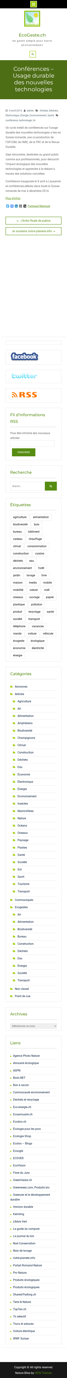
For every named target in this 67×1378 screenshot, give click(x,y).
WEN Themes (43, 1373)
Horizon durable (23, 1207)
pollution (36, 604)
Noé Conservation (24, 1243)
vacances (38, 626)
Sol (20, 869)
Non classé (22, 989)
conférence (12, 120)
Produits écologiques (26, 1280)
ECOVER (18, 1158)
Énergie (24, 115)
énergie (17, 655)
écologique (37, 640)
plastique (19, 604)
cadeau (17, 539)
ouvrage (34, 597)
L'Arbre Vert (20, 1221)
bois (36, 524)
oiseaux (18, 597)
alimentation (41, 517)
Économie (24, 774)
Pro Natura (20, 1272)
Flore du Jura (21, 1172)
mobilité (18, 590)
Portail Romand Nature (27, 1265)
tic (34, 120)
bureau (17, 531)
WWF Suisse (21, 1338)
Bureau (22, 936)
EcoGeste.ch (32, 35)
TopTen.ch (19, 1309)
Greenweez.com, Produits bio (31, 1187)
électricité (38, 648)
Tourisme (23, 884)
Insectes (23, 803)
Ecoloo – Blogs (22, 1143)
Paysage (23, 840)
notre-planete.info (24, 1258)
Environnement (38, 115)
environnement (22, 568)
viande (17, 633)
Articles (44, 110)
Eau (20, 767)
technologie (25, 120)
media (33, 582)
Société (22, 862)
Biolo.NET (19, 1077)
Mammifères (26, 811)
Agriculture (24, 701)
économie (19, 648)
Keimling (18, 1214)
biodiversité (20, 524)
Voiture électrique (24, 1331)
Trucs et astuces (23, 1323)
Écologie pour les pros (27, 1129)
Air (19, 708)
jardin (16, 575)
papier (50, 597)
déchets (18, 560)
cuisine (39, 553)
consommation (36, 546)
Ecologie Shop (22, 1136)
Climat (22, 745)
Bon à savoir (21, 1085)
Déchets (53, 110)
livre (44, 575)
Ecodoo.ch (19, 1121)
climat (17, 546)
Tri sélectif (19, 1316)
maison (18, 582)
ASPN (16, 1070)
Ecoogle (18, 1151)
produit (17, 611)
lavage (31, 575)
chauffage (35, 539)
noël (46, 590)
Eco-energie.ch (22, 1107)
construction (21, 553)
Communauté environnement (31, 1092)
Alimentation (26, 716)
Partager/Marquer (39, 206)
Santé (51, 115)
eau (31, 560)
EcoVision (19, 1165)
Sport (21, 876)
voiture (32, 633)
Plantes (22, 847)
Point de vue (22, 996)
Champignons (26, 738)
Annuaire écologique (26, 1063)
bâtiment (33, 531)
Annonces (21, 686)
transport (34, 619)
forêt (41, 568)
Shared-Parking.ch (24, 1294)
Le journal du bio (23, 1236)
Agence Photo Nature (26, 1055)
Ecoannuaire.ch (23, 1114)
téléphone (19, 626)
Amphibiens (25, 723)
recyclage (34, 611)
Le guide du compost (26, 1229)
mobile (47, 582)
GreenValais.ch (22, 1180)
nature (34, 590)
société (17, 619)
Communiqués (24, 900)
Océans (22, 825)
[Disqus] (34, 287)
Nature (22, 818)
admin (30, 110)
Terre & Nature (22, 1302)
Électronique (12, 115)
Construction (26, 752)
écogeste (18, 640)
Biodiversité (25, 730)
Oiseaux (23, 833)
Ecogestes (21, 907)
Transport (24, 891)
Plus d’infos (13, 198)
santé (50, 611)
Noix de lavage (22, 1250)
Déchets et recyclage (26, 1099)
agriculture (19, 517)
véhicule (48, 633)
